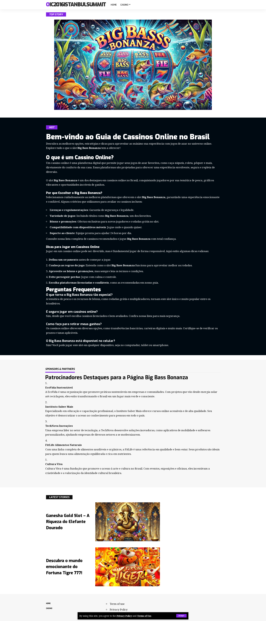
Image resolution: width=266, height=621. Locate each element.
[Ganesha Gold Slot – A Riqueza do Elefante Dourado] (127, 521)
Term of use (117, 604)
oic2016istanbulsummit (76, 4)
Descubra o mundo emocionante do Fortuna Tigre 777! (64, 566)
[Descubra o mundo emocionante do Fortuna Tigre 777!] (127, 566)
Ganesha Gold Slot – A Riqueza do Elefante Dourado (68, 521)
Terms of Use (144, 615)
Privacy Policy (124, 615)
